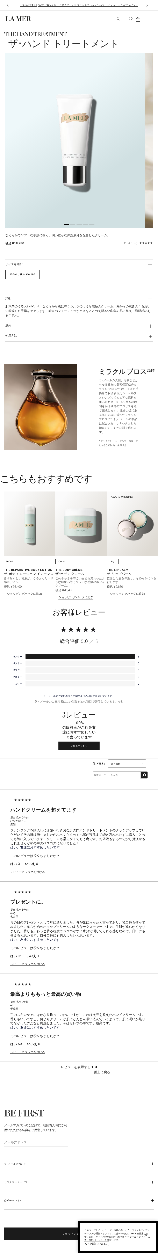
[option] (75, 140)
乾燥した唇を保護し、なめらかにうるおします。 (131, 580)
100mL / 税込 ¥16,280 (22, 274)
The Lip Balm (118, 570)
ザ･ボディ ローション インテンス (28, 574)
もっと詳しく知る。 (96, 1244)
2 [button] (72, 225)
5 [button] (91, 225)
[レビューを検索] (144, 775)
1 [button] (66, 225)
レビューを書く (79, 745)
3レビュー (130, 243)
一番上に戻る (100, 1072)
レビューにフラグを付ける (27, 872)
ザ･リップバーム (119, 574)
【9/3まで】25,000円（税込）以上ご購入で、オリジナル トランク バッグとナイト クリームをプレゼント (79, 5)
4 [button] (85, 225)
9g (112, 561)
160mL (10, 561)
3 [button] (79, 225)
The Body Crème (69, 570)
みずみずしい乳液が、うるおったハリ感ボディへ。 (28, 580)
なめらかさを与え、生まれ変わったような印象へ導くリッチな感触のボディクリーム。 (80, 582)
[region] (118, 1237)
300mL (61, 561)
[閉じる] (145, 1234)
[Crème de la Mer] (29, 18)
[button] (7, 5)
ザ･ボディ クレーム (69, 574)
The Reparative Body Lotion (28, 570)
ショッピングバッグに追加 (24, 593)
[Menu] (152, 18)
